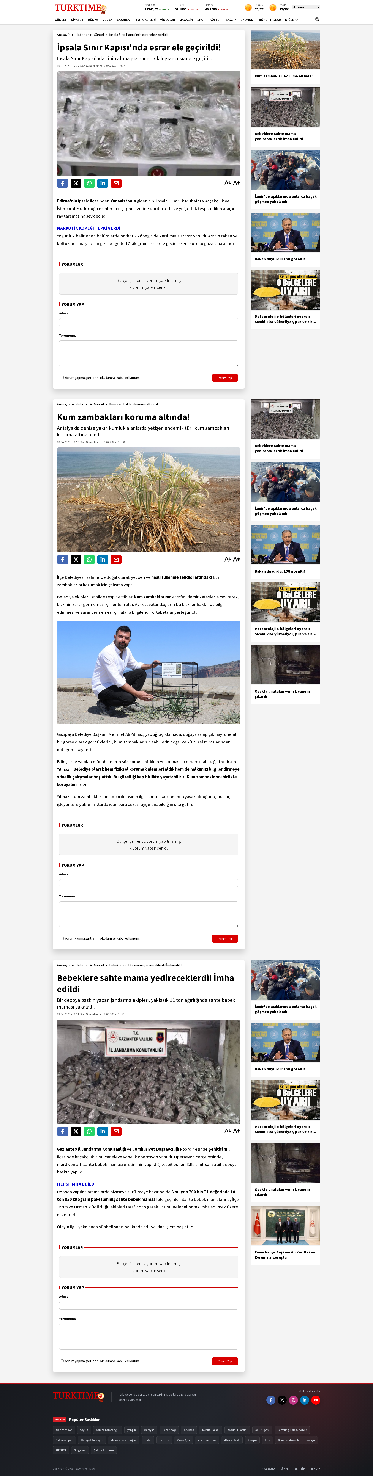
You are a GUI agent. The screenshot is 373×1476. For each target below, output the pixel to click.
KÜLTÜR (215, 19)
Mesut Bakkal (210, 1430)
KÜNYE (284, 1468)
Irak (267, 1440)
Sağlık (84, 1430)
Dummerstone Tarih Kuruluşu (296, 1440)
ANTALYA (61, 1450)
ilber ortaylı (232, 1440)
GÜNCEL (61, 19)
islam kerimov (207, 1440)
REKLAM (315, 1468)
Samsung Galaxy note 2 (292, 1430)
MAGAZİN (186, 19)
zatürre (164, 1440)
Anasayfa (63, 34)
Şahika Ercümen (104, 1450)
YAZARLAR (124, 19)
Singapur (80, 1450)
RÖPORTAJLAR (270, 19)
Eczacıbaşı (169, 1430)
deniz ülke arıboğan (123, 1440)
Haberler (82, 34)
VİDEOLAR (167, 19)
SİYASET (77, 19)
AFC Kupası (262, 1430)
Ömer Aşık (183, 1440)
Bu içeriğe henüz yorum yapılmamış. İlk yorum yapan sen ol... (149, 284)
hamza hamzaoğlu (107, 1430)
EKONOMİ (248, 19)
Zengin (252, 1440)
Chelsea (189, 1430)
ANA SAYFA (268, 1468)
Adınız (63, 313)
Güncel (99, 34)
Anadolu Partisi (237, 1430)
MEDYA (107, 19)
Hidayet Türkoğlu (92, 1440)
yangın (131, 1430)
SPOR (201, 19)
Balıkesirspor (64, 1440)
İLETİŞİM (299, 1468)
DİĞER (289, 19)
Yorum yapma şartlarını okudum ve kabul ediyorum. (102, 377)
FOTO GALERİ (146, 19)
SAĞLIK (231, 19)
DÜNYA (93, 19)
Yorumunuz (68, 335)
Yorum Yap (225, 378)
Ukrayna (149, 1430)
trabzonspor (64, 1430)
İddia (148, 1440)
